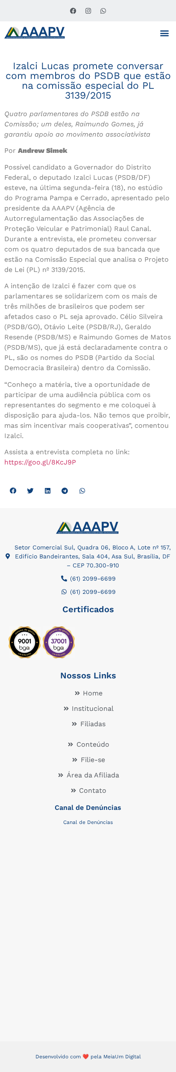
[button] (165, 33)
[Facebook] (73, 10)
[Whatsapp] (103, 10)
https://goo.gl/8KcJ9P (40, 462)
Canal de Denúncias (88, 807)
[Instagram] (88, 10)
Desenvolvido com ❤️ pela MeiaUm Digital (88, 1057)
